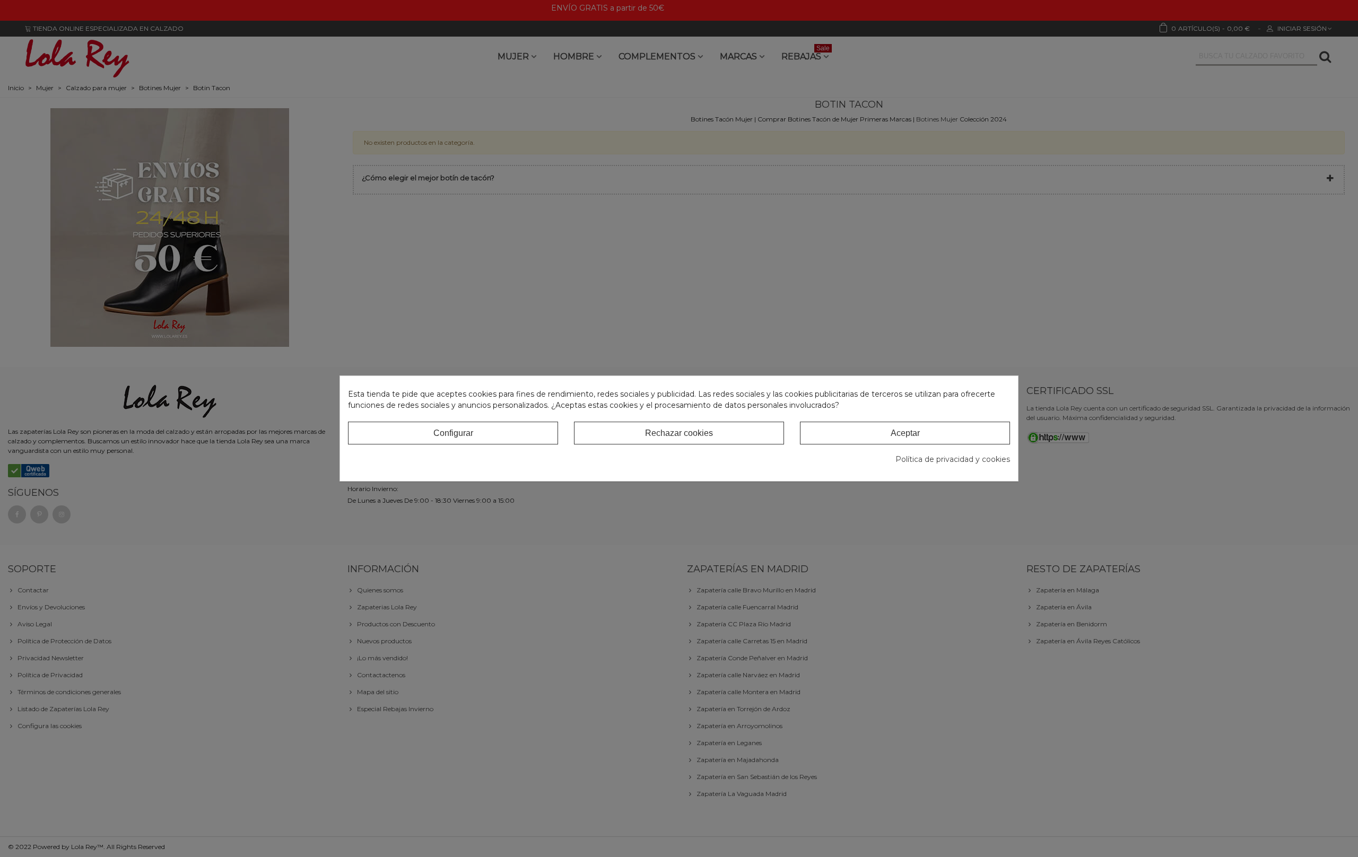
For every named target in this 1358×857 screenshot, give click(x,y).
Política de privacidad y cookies (952, 459)
